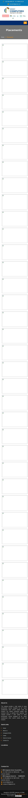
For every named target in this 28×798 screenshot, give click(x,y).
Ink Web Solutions (21, 794)
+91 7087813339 (15, 772)
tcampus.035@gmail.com (9, 784)
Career (4, 735)
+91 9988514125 (19, 1)
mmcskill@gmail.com (15, 4)
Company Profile (7, 733)
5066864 (8, 774)
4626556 (8, 780)
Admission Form (5, 16)
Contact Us (6, 740)
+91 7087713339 (7, 772)
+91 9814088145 (9, 1)
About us (5, 730)
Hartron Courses (7, 738)
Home (2, 37)
